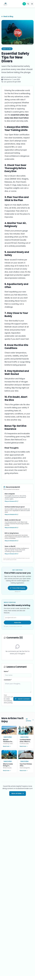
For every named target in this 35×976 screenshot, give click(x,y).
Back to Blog (8, 16)
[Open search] (28, 4)
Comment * (8, 680)
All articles (28, 720)
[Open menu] (32, 4)
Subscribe (17, 622)
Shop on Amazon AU (11, 501)
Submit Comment (24, 699)
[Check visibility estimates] (24, 3)
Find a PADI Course (18, 588)
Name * (6, 671)
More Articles (16, 793)
